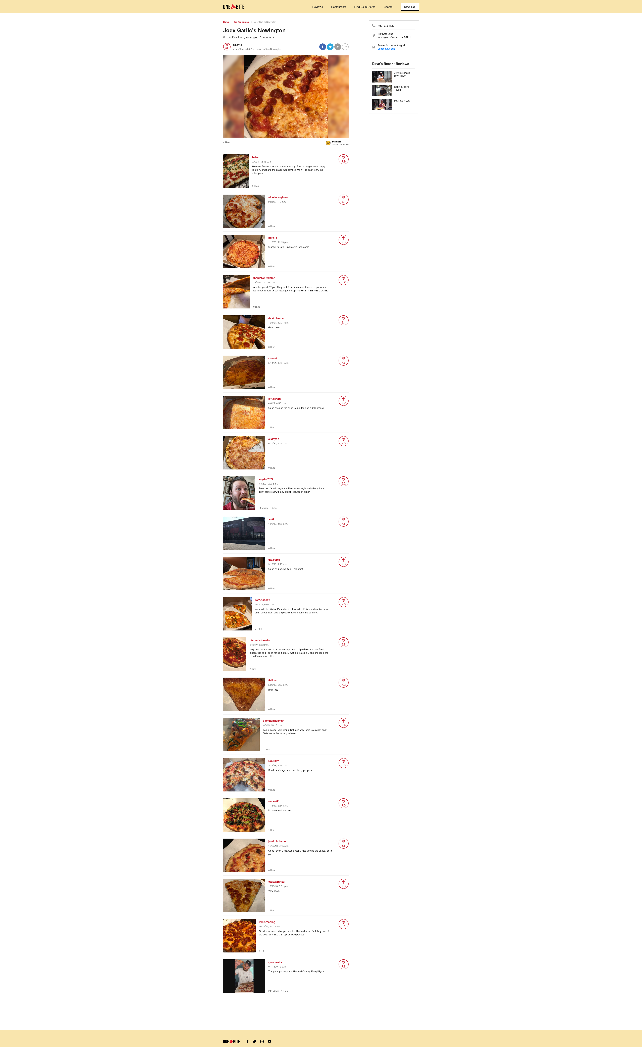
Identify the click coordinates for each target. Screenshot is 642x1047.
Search (388, 6)
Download (409, 6)
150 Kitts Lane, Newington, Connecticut (250, 37)
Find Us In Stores (364, 6)
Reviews (317, 6)
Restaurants (338, 6)
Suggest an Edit (386, 48)
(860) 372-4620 (386, 25)
